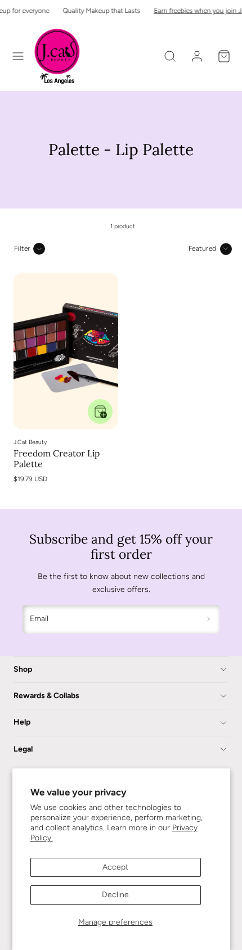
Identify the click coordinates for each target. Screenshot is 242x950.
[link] (196, 56)
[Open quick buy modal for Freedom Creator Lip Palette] (100, 411)
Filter (22, 248)
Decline (115, 894)
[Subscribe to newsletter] (209, 619)
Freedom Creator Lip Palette (57, 458)
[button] (18, 56)
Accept (115, 867)
